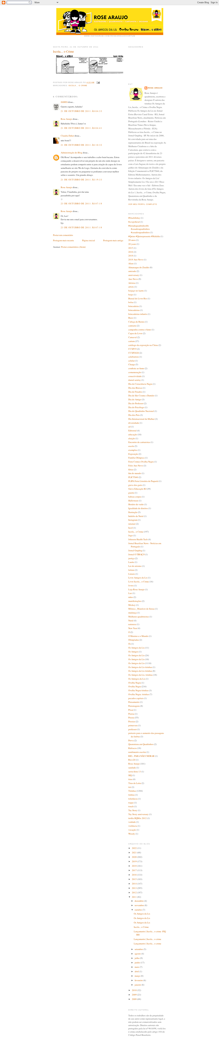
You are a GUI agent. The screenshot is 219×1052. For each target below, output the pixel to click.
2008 (134, 999)
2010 (134, 990)
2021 (134, 852)
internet (132, 523)
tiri (129, 787)
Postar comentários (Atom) (73, 246)
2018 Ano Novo (135, 259)
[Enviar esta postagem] (97, 82)
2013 (134, 888)
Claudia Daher (67, 135)
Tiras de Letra (134, 783)
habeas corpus (134, 496)
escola (131, 446)
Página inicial (88, 240)
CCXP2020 (133, 352)
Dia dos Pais (134, 414)
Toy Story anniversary (138, 814)
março (138, 975)
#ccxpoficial (134, 221)
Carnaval (132, 337)
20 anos (132, 240)
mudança (132, 612)
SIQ (130, 775)
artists (131, 286)
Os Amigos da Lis (136, 647)
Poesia (131, 717)
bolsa (130, 302)
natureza (132, 624)
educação (132, 434)
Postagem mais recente (63, 240)
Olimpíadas (133, 639)
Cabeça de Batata (136, 321)
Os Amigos (133, 651)
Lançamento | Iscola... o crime (147, 939)
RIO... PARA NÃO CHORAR (141, 755)
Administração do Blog (71, 152)
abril (137, 971)
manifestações (134, 601)
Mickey (132, 604)
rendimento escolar (137, 752)
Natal (130, 620)
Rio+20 (131, 759)
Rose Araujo (66, 118)
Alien (130, 263)
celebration (133, 356)
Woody (131, 833)
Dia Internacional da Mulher (141, 418)
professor (132, 729)
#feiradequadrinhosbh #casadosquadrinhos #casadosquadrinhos (139, 229)
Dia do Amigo (134, 399)
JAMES (64, 102)
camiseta (132, 325)
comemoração (134, 372)
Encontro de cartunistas (139, 442)
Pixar (130, 709)
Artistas (131, 282)
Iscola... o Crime (77, 85)
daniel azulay (134, 379)
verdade (132, 821)
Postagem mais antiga (113, 240)
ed (129, 426)
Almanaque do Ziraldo (138, 267)
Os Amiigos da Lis (136, 678)
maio (137, 966)
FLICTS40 (133, 477)
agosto (138, 953)
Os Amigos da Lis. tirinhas (140, 674)
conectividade (134, 376)
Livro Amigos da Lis (137, 577)
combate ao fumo (136, 368)
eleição (131, 438)
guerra (131, 492)
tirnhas (131, 794)
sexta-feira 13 (134, 771)
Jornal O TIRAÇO (136, 554)
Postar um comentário (63, 235)
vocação (132, 829)
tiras (130, 779)
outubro (139, 909)
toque (131, 802)
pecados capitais (136, 698)
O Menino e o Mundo (138, 636)
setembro (139, 949)
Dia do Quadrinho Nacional (141, 411)
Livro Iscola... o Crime (138, 581)
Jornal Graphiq (135, 550)
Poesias (131, 721)
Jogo (130, 535)
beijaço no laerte (136, 290)
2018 (130, 255)
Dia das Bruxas (135, 387)
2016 (130, 251)
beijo (130, 294)
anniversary (133, 275)
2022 (134, 848)
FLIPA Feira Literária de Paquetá (143, 481)
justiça (131, 558)
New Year (132, 628)
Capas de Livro (135, 333)
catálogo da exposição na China (143, 345)
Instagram (132, 519)
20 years (132, 243)
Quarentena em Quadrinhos (140, 744)
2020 (134, 856)
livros (131, 585)
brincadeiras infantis (137, 314)
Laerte (131, 562)
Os (129, 643)
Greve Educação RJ (137, 488)
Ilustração (132, 512)
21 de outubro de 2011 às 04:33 (81, 111)
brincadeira (133, 306)
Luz (130, 593)
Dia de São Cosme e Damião (141, 395)
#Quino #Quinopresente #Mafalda (144, 236)
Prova (131, 740)
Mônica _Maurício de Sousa (141, 608)
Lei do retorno (134, 566)
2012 (134, 892)
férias (130, 469)
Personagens (134, 705)
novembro (140, 905)
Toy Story (132, 810)
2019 (134, 861)
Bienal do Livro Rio (137, 298)
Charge (131, 364)
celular (131, 360)
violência (132, 825)
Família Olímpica (136, 457)
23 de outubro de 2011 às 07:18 (81, 203)
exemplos (132, 450)
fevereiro (139, 980)
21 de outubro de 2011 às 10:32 (81, 144)
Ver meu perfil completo (142, 204)
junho (138, 962)
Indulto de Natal (135, 516)
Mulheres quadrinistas (138, 616)
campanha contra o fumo (139, 329)
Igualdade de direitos (138, 508)
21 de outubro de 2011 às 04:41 (81, 127)
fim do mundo (134, 473)
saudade (132, 767)
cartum (131, 341)
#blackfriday (134, 217)
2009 (134, 994)
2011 (134, 896)
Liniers (131, 573)
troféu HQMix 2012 (137, 818)
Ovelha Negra (134, 682)
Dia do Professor (135, 403)
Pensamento (133, 701)
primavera (133, 725)
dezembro (139, 900)
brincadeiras (134, 310)
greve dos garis (135, 485)
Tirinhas (132, 790)
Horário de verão (136, 504)
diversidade (133, 422)
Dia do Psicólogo (136, 407)
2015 (130, 247)
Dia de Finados (135, 391)
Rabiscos (132, 748)
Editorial (132, 430)
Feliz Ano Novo (135, 465)
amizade (132, 271)
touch (131, 806)
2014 (134, 883)
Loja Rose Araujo (136, 589)
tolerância (133, 798)
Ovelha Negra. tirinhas (138, 694)
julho (137, 958)
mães (130, 597)
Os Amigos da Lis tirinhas (140, 667)
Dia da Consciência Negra (140, 383)
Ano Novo (133, 279)
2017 (134, 870)
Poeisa (131, 713)
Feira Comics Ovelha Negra (141, 461)
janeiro (138, 984)
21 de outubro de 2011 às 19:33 (81, 179)
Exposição (133, 453)
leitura (131, 569)
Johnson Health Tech (138, 539)
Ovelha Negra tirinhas (138, 690)
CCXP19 (132, 348)
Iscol (130, 527)
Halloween (133, 500)
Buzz (130, 317)
